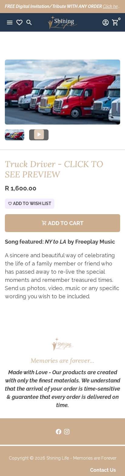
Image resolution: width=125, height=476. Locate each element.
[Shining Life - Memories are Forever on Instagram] (66, 431)
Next (113, 92)
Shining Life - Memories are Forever (81, 458)
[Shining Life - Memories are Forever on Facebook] (58, 431)
